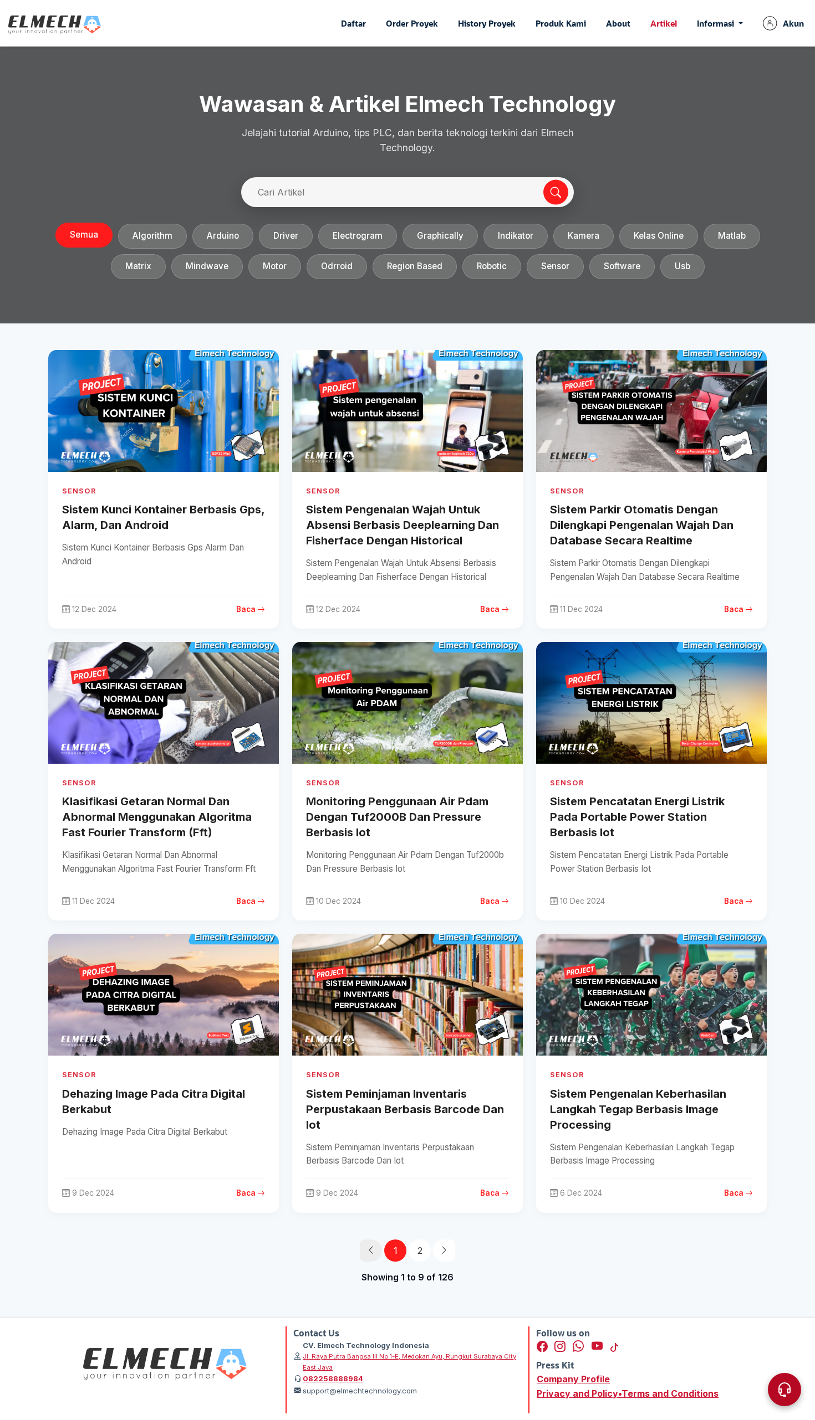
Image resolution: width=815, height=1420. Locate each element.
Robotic (492, 266)
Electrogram (358, 235)
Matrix (138, 266)
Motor (275, 266)
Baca (246, 609)
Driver (285, 235)
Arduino (223, 235)
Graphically (440, 235)
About (618, 23)
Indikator (515, 235)
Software (622, 266)
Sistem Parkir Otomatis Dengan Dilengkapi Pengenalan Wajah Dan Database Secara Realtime (641, 525)
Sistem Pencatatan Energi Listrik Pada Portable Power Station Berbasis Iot (637, 817)
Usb (682, 266)
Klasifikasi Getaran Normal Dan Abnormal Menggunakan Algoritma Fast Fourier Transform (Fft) (157, 817)
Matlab (732, 235)
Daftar (353, 23)
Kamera (583, 235)
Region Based (414, 266)
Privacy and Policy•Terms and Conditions (628, 1393)
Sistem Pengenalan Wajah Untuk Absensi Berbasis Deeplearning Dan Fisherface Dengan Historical (402, 525)
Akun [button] (793, 23)
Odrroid (337, 266)
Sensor (555, 266)
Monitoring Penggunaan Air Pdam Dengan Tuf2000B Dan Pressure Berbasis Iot (397, 817)
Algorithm (152, 235)
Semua (84, 234)
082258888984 (333, 1378)
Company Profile (573, 1379)
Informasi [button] (716, 23)
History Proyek (487, 23)
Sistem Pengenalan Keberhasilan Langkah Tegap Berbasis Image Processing (638, 1109)
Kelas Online (659, 235)
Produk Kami (561, 23)
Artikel (663, 23)
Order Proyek (412, 23)
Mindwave (207, 266)
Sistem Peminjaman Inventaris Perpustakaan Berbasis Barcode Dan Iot (405, 1109)
